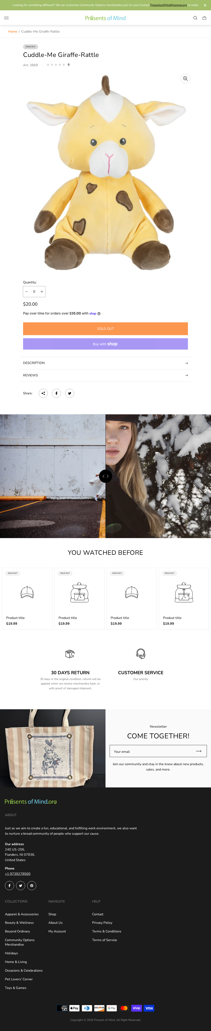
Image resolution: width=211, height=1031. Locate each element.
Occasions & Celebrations (24, 970)
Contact (97, 914)
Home (12, 31)
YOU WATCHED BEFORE (105, 552)
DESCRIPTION (34, 363)
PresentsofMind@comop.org (168, 5)
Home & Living (16, 962)
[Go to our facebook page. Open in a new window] (9, 885)
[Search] (195, 17)
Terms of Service (104, 940)
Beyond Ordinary (17, 931)
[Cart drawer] (204, 17)
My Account (57, 931)
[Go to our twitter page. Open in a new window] (20, 885)
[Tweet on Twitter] (69, 393)
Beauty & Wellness (19, 922)
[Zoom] (185, 78)
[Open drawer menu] (6, 17)
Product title (15, 618)
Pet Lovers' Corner (19, 979)
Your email (122, 751)
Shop (52, 914)
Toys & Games (15, 988)
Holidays (11, 953)
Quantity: (30, 282)
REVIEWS (30, 375)
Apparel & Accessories (22, 914)
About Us (55, 922)
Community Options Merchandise (20, 942)
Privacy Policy (102, 922)
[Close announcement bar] (204, 5)
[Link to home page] (30, 802)
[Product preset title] (27, 592)
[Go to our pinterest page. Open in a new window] (31, 885)
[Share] (43, 393)
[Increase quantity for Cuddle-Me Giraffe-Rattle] (41, 291)
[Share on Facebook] (56, 393)
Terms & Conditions (106, 931)
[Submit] (200, 751)
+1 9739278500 (17, 874)
